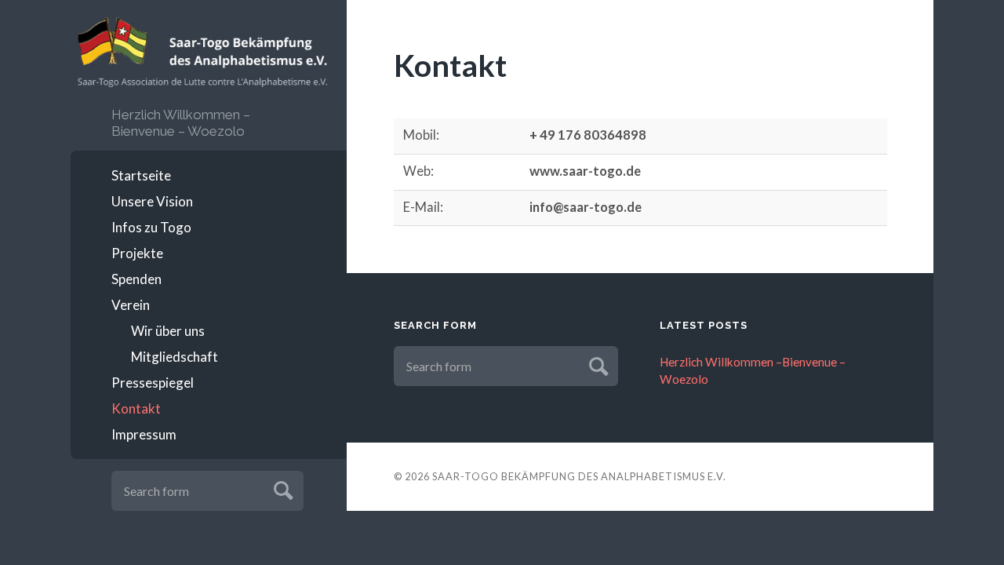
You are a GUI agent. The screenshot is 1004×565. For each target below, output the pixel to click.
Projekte (137, 253)
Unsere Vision (152, 201)
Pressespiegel (152, 382)
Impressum (143, 434)
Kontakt (136, 408)
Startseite (141, 175)
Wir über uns (168, 331)
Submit (281, 488)
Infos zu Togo (151, 227)
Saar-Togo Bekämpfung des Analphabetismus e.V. (579, 476)
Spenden (136, 279)
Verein (130, 305)
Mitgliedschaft (174, 356)
